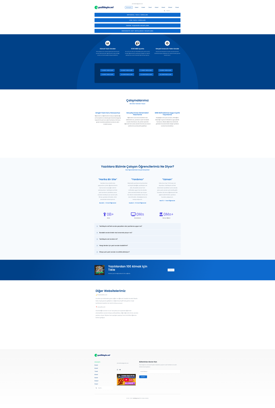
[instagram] (117, 369)
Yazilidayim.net (136, 398)
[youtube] (120, 369)
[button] (137, 226)
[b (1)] (105, 6)
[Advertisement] (137, 146)
